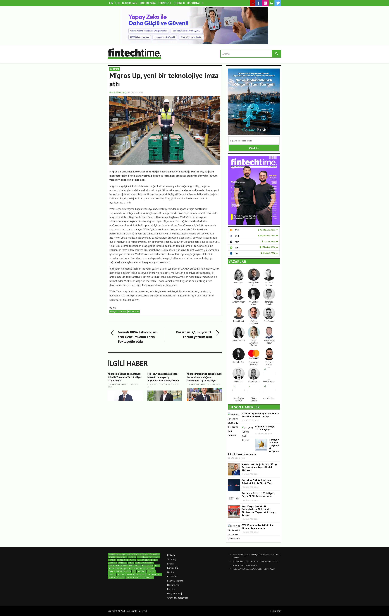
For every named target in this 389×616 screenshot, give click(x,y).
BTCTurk (132, 557)
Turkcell (152, 572)
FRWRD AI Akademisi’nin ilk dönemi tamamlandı (257, 527)
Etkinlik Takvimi (175, 580)
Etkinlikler (172, 576)
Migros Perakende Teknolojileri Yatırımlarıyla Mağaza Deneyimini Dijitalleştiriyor (204, 377)
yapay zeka (157, 574)
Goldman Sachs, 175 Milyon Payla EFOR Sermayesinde (258, 495)
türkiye (112, 574)
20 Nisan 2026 (213, 384)
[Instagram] (265, 3)
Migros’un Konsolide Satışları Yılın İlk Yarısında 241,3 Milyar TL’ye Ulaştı (124, 377)
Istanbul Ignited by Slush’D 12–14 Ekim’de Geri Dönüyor (261, 415)
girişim (113, 312)
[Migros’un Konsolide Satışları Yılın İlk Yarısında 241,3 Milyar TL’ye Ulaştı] (125, 396)
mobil (157, 566)
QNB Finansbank (131, 569)
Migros (123, 312)
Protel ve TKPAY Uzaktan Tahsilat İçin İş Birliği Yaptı (258, 482)
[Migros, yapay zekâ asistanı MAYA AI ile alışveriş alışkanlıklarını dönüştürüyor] (164, 396)
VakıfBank (140, 574)
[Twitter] (277, 3)
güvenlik (113, 563)
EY (151, 557)
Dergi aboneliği (174, 593)
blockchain (122, 557)
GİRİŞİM (114, 69)
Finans (170, 563)
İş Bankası (148, 577)
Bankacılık (172, 567)
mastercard (147, 566)
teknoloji (141, 572)
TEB (134, 572)
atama (145, 554)
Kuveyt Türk (126, 566)
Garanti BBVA (143, 560)
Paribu (119, 569)
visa (148, 574)
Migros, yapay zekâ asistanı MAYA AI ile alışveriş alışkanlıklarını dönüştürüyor (163, 377)
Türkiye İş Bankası (125, 574)
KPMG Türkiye (147, 563)
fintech (112, 560)
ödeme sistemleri (134, 577)
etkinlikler (143, 557)
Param (111, 569)
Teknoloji (171, 559)
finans (157, 557)
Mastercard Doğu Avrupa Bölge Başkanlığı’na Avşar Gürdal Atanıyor (259, 467)
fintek (133, 560)
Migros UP (133, 312)
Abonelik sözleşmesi (177, 597)
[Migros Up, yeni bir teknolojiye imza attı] (164, 130)
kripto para (114, 566)
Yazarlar (121, 577)
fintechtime (122, 560)
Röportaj (151, 569)
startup (127, 572)
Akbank (112, 554)
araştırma (136, 554)
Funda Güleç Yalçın (118, 92)
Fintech (171, 555)
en (253, 3)
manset (137, 566)
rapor (142, 569)
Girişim (170, 572)
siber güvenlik (115, 572)
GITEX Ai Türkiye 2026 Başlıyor (264, 428)
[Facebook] (258, 3)
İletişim (171, 589)
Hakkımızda (173, 584)
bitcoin (112, 557)
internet (123, 563)
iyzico (131, 563)
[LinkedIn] (271, 3)
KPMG (137, 563)
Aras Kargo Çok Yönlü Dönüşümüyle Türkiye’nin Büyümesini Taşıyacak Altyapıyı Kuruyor (259, 510)
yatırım (112, 577)
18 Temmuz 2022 (135, 92)
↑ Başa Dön (275, 610)
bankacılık (155, 554)
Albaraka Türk (123, 554)
